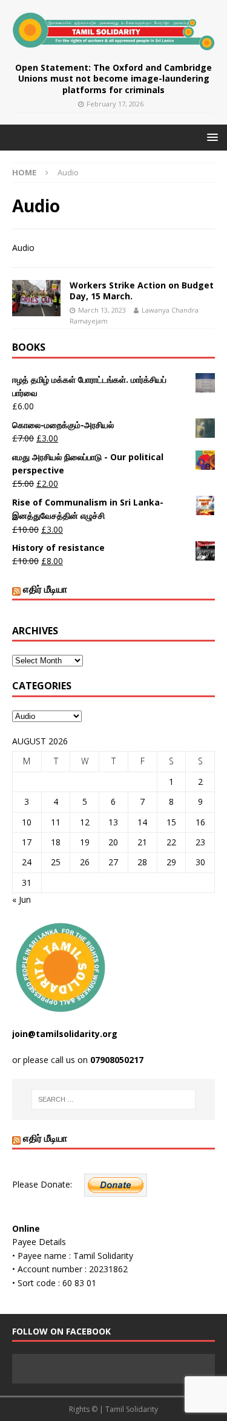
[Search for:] (113, 1099)
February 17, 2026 (115, 103)
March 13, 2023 (102, 309)
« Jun (21, 899)
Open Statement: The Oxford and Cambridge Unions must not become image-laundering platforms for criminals (113, 78)
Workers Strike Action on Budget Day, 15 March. (142, 290)
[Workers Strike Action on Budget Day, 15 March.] (36, 298)
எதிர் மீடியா (45, 589)
